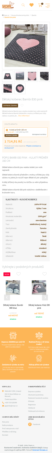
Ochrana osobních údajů (32, 447)
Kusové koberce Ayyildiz (20, 15)
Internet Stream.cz (40, 450)
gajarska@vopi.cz (11, 406)
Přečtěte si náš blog (9, 432)
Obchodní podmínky (35, 395)
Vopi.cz (6, 15)
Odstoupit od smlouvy (36, 411)
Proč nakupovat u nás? (10, 428)
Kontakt (5, 435)
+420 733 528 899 (11, 403)
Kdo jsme (5, 422)
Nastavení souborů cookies (38, 398)
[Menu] (47, 5)
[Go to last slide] (7, 298)
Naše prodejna (7, 425)
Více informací (23, 115)
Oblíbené (31, 408)
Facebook (36, 424)
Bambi (34, 15)
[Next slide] (45, 298)
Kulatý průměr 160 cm (18, 130)
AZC (23, 450)
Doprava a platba (34, 391)
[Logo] (8, 5)
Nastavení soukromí (12, 447)
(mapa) (18, 391)
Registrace (32, 404)
